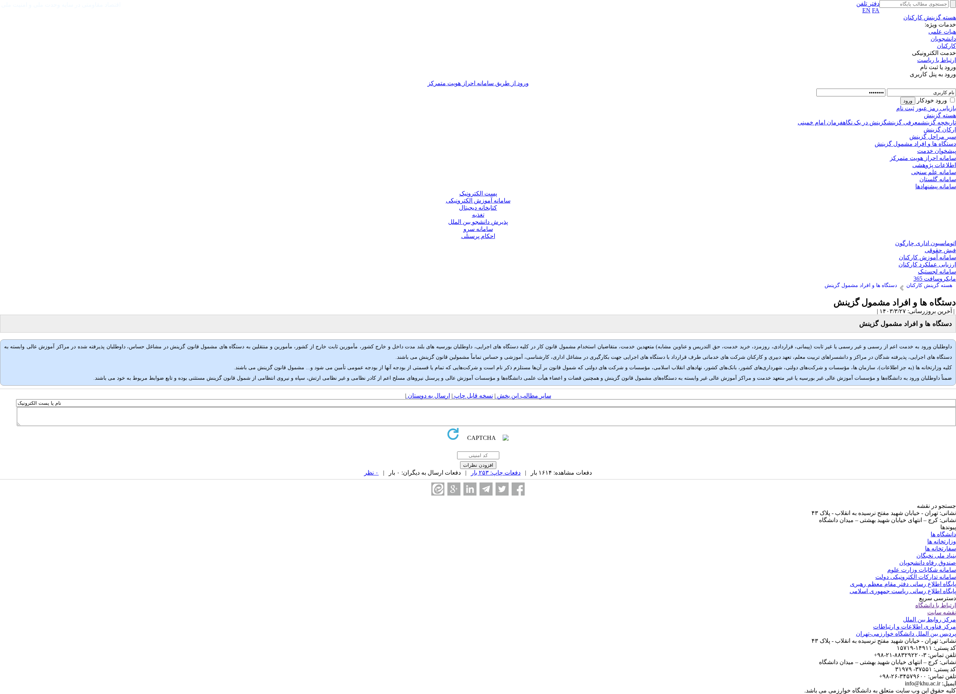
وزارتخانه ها (941, 541)
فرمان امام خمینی (820, 122)
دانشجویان (943, 39)
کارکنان (946, 46)
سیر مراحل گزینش (932, 136)
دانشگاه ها (943, 534)
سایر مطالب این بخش (523, 395)
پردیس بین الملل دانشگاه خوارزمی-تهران (906, 633)
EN (866, 10)
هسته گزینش (940, 115)
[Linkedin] (470, 489)
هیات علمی (942, 31)
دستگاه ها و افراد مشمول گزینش (915, 144)
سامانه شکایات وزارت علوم (921, 570)
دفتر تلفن (867, 3)
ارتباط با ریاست (936, 60)
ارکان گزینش (940, 129)
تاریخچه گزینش (938, 122)
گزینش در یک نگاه (865, 122)
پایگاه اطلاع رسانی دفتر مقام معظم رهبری (903, 584)
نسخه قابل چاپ (473, 395)
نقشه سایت (941, 612)
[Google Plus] (453, 489)
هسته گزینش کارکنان (929, 17)
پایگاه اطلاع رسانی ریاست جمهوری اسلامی (903, 591)
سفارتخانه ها (940, 548)
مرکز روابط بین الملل (929, 619)
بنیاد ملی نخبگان (936, 555)
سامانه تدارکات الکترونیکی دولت (915, 577)
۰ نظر (371, 472)
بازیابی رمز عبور (936, 108)
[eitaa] (437, 489)
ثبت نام (905, 108)
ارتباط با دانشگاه (935, 605)
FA (875, 10)
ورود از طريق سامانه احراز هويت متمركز (478, 83)
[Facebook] (518, 489)
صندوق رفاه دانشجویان (927, 562)
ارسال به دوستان (428, 395)
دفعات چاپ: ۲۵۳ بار (496, 472)
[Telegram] (486, 489)
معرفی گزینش (904, 122)
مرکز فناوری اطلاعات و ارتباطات (914, 626)
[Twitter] (502, 489)
